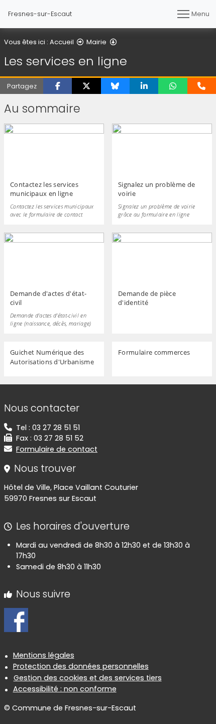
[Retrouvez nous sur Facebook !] (16, 619)
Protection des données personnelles (81, 666)
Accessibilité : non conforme (65, 689)
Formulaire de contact (56, 449)
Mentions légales (43, 655)
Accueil (62, 42)
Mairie (96, 42)
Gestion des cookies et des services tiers (88, 678)
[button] (57, 86)
